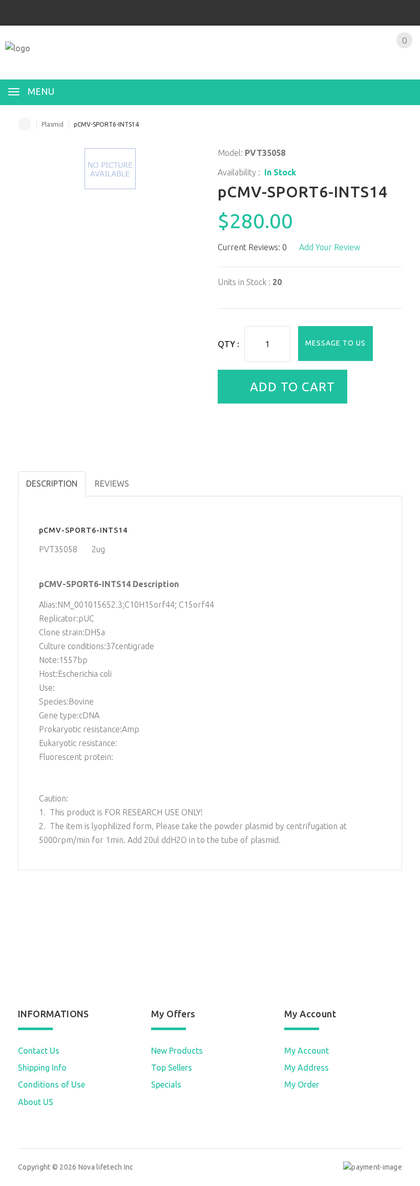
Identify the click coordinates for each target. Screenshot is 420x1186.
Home (24, 124)
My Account (306, 1050)
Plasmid (52, 124)
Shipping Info (42, 1067)
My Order (301, 1084)
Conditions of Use (51, 1084)
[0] (392, 60)
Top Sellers (171, 1067)
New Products (177, 1050)
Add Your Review (329, 247)
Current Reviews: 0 (252, 247)
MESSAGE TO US (335, 343)
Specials (166, 1084)
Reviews (112, 483)
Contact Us (38, 1050)
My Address (306, 1067)
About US (35, 1102)
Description (51, 483)
